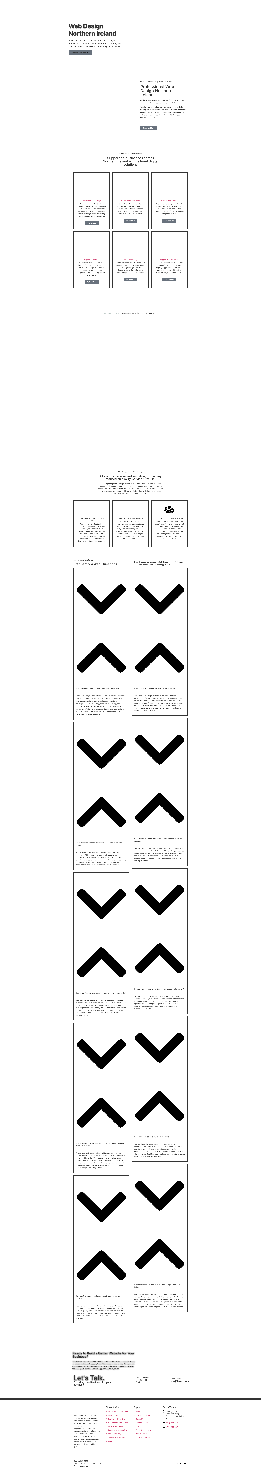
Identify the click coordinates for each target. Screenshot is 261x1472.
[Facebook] (173, 1463)
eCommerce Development (130, 201)
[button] (101, 630)
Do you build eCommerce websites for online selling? (155, 688)
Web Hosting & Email (169, 201)
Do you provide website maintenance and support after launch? (159, 989)
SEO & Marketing (130, 260)
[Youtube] (185, 1463)
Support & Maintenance (169, 260)
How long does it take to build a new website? (152, 1137)
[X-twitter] (177, 1463)
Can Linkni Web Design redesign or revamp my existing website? (101, 993)
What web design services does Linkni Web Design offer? (98, 688)
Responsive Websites (92, 260)
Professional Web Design (91, 201)
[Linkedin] (181, 1463)
